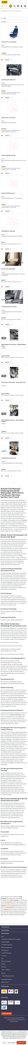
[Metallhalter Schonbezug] (14, 221)
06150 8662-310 (10, 907)
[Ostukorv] (25, 5)
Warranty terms (5, 950)
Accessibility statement (6, 944)
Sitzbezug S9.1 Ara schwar (8, 117)
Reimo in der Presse (6, 961)
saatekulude (4, 1019)
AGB (2, 936)
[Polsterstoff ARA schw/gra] (14, 145)
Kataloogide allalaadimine (9, 1026)
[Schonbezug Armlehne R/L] (14, 70)
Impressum (3, 955)
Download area (5, 1024)
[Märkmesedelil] (2, 60)
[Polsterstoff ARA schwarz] (14, 183)
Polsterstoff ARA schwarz (8, 193)
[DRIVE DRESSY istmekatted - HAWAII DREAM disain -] (14, 334)
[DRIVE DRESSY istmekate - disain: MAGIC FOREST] (14, 410)
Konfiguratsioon (21, 1042)
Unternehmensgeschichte (8, 976)
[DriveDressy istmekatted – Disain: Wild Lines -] (14, 372)
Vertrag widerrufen (6, 1013)
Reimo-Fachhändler (15, 900)
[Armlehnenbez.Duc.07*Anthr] (14, 297)
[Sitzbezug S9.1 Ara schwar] (14, 108)
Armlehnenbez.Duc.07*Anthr (9, 306)
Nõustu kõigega (11, 1042)
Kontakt (18, 1026)
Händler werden (21, 1024)
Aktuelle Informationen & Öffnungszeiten (10, 939)
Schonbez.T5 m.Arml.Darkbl (8, 42)
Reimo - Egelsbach (6, 969)
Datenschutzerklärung (6, 947)
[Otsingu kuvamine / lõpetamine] (14, 5)
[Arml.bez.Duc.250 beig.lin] (14, 259)
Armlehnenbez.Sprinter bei (8, 458)
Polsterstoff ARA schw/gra (8, 155)
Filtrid (4, 18)
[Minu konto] (21, 5)
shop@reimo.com (7, 909)
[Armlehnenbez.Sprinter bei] (14, 448)
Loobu (4, 1042)
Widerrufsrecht (5, 982)
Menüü (6, 6)
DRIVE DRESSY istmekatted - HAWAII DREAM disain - (13, 345)
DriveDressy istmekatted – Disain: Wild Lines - (13, 382)
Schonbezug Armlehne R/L (8, 79)
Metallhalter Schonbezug (8, 231)
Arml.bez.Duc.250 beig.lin (8, 268)
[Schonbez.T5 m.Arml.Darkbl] (14, 32)
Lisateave (23, 1038)
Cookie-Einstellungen (6, 953)
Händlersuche (13, 1024)
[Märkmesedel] (17, 5)
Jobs (2, 958)
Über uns (3, 973)
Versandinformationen (6, 979)
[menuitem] (5, 5)
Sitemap (3, 964)
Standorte (3, 966)
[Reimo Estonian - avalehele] (4, 2)
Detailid (7, 59)
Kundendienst (3, 905)
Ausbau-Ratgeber (5, 942)
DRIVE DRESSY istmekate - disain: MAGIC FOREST (12, 420)
